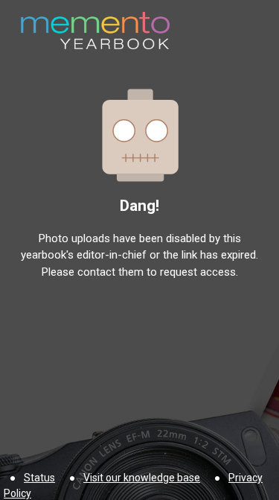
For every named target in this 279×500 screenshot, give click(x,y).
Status (39, 478)
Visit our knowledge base (141, 478)
